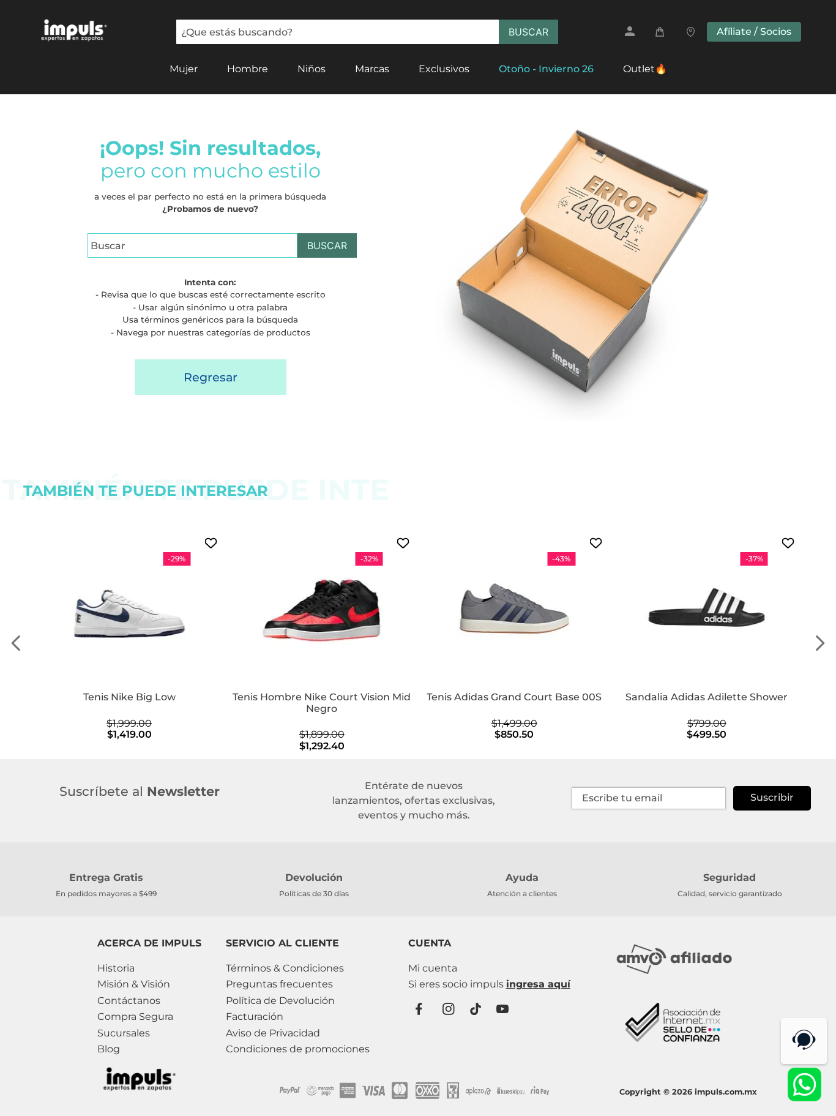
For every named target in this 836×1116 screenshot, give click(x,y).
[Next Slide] (819, 643)
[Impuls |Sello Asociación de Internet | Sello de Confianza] (674, 1049)
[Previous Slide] (16, 643)
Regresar (210, 377)
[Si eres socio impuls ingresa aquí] (489, 984)
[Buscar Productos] (528, 32)
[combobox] (367, 32)
